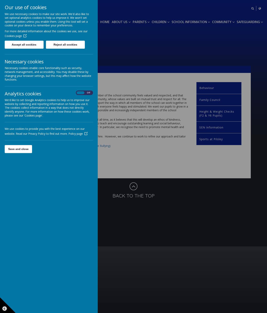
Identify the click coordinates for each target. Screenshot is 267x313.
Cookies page (13, 36)
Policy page (75, 133)
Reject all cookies (65, 44)
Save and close (18, 149)
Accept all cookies (24, 44)
